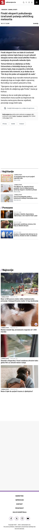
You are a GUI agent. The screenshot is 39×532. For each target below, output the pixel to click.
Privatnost (19, 508)
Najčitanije (8, 171)
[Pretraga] (26, 2)
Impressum (20, 500)
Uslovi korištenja (19, 512)
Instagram (25, 116)
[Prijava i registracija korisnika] (29, 2)
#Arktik (13, 124)
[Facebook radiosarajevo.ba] (11, 518)
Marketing (20, 496)
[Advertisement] (19, 147)
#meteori (21, 124)
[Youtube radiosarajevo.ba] (28, 518)
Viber (7, 118)
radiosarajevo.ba (25, 524)
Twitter (14, 116)
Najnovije (7, 270)
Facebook (19, 116)
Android (28, 114)
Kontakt (19, 504)
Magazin (4, 9)
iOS (32, 114)
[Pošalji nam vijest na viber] (22, 518)
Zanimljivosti (12, 9)
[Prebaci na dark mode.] (23, 2)
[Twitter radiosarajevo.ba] (17, 518)
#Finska (4, 124)
